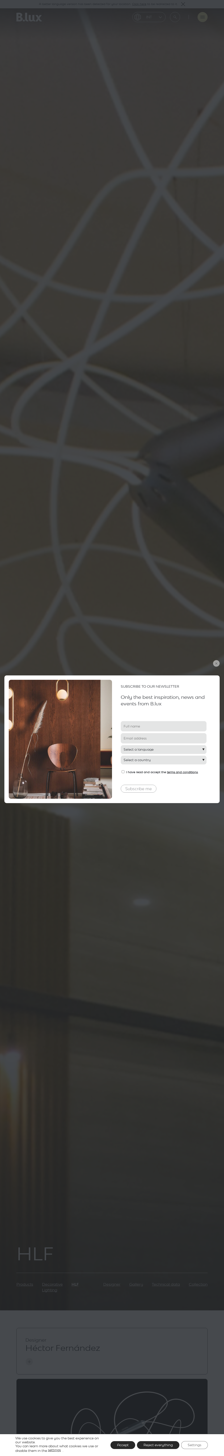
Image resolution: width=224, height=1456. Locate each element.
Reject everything (158, 1445)
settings (54, 1450)
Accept (123, 1445)
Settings (194, 1445)
